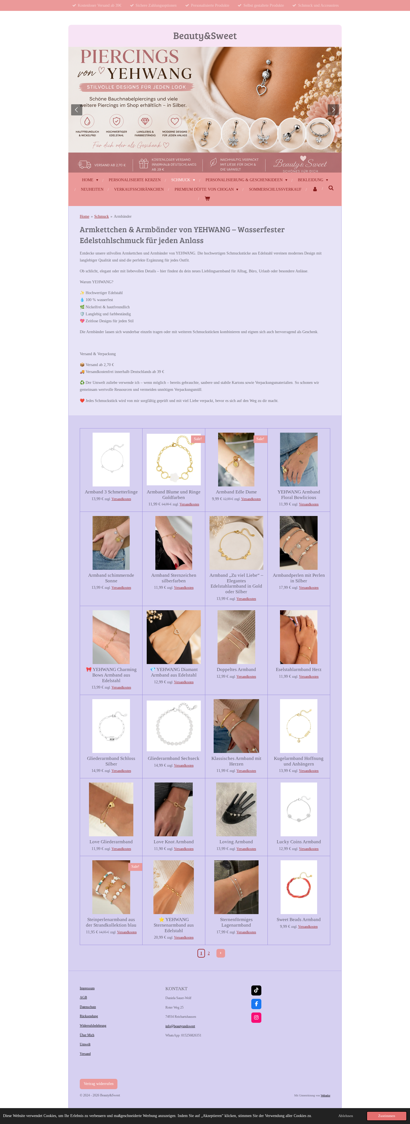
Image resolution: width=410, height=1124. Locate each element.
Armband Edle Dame (236, 492)
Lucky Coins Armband (299, 841)
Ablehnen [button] (345, 1116)
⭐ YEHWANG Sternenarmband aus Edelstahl (174, 925)
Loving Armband (236, 841)
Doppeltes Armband (236, 669)
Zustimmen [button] (386, 1116)
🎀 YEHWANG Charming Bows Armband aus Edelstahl (111, 675)
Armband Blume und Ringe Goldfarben (174, 494)
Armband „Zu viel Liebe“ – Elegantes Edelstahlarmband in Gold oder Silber (236, 583)
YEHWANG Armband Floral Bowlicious (299, 494)
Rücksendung (89, 1016)
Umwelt (85, 1044)
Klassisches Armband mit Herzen (236, 761)
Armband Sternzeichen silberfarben (173, 578)
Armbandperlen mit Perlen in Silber (299, 578)
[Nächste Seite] (220, 953)
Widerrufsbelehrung (93, 1026)
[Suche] (331, 188)
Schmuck (101, 216)
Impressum (87, 988)
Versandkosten (121, 499)
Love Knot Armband (174, 841)
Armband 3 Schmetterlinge (111, 492)
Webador (325, 1095)
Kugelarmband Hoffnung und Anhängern (299, 761)
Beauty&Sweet (205, 35)
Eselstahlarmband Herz (299, 669)
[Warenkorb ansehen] (207, 198)
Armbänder (123, 216)
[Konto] (315, 189)
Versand (85, 1054)
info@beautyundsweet (180, 1026)
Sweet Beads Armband (299, 919)
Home (84, 216)
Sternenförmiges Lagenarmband (236, 922)
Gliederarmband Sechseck (173, 758)
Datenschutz (88, 1007)
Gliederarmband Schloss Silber (111, 761)
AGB (83, 997)
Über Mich (87, 1035)
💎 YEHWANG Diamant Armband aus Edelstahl (174, 672)
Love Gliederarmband (111, 841)
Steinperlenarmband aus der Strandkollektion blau (111, 922)
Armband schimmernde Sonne (111, 578)
